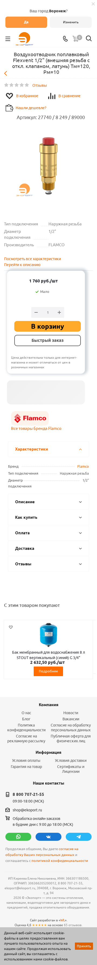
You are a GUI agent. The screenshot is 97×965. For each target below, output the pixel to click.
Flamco (83, 466)
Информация (48, 752)
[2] (11, 85)
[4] (22, 85)
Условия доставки (70, 760)
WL (62, 920)
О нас (26, 713)
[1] (6, 85)
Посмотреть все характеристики (32, 259)
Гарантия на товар (26, 767)
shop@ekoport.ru (27, 810)
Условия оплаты (26, 760)
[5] (27, 85)
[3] (16, 85)
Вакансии (71, 719)
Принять (84, 946)
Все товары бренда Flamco (36, 428)
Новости (70, 713)
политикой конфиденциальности (60, 861)
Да (26, 22)
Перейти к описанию (22, 265)
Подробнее (48, 671)
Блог (26, 719)
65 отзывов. (73, 925)
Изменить (70, 22)
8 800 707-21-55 (28, 794)
